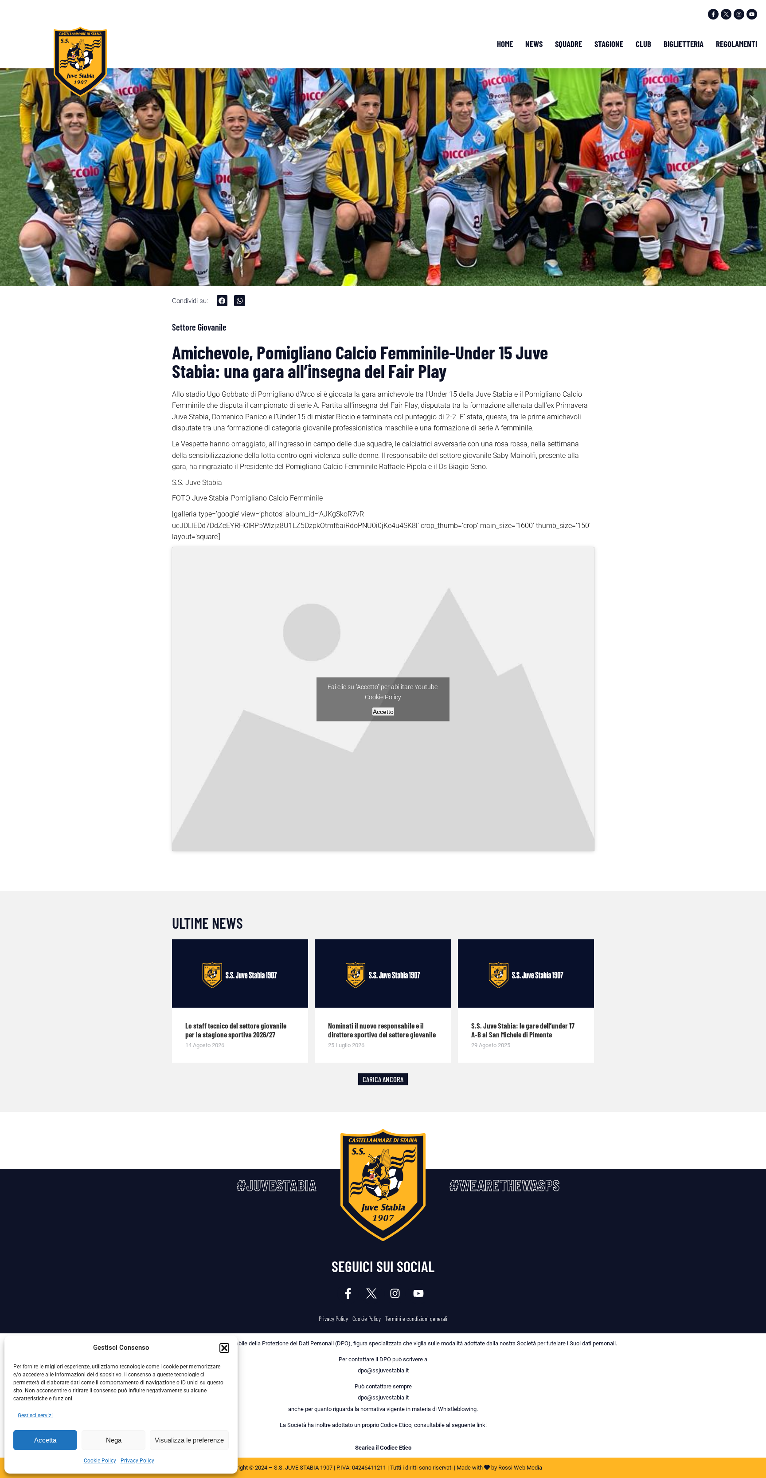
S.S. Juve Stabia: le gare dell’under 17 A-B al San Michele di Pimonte (522, 1030)
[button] (224, 1348)
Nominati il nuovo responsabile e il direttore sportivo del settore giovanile (382, 1030)
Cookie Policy (100, 1461)
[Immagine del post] (240, 973)
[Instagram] (739, 14)
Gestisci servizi (35, 1415)
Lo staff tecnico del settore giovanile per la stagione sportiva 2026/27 (235, 1030)
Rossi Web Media (520, 1467)
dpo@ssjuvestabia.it (383, 1370)
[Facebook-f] (713, 14)
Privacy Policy (137, 1461)
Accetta (45, 1440)
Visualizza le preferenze (189, 1440)
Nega (113, 1440)
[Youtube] (751, 14)
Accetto (383, 711)
